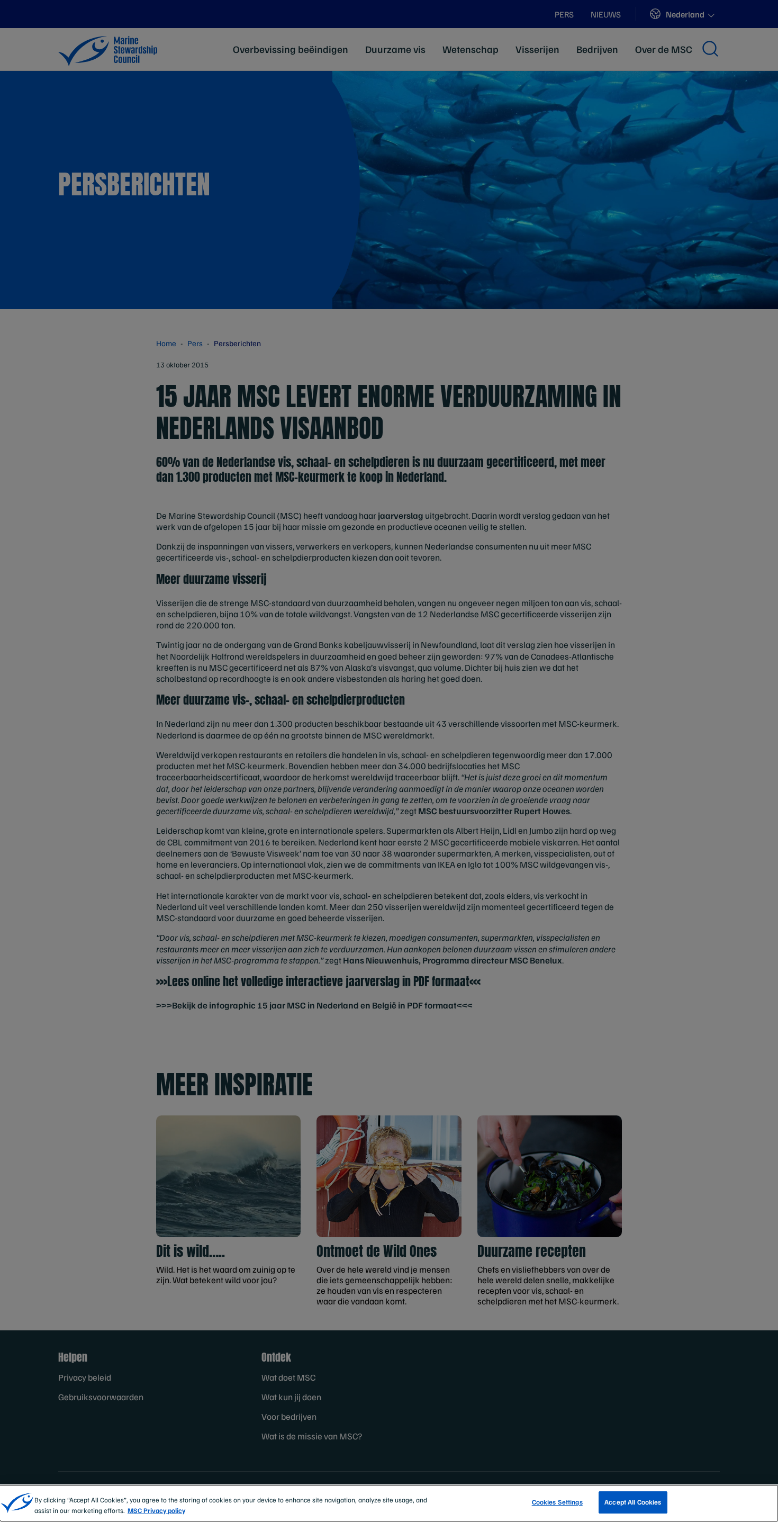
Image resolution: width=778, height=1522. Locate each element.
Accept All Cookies (632, 1502)
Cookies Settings (557, 1502)
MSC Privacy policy (156, 1510)
